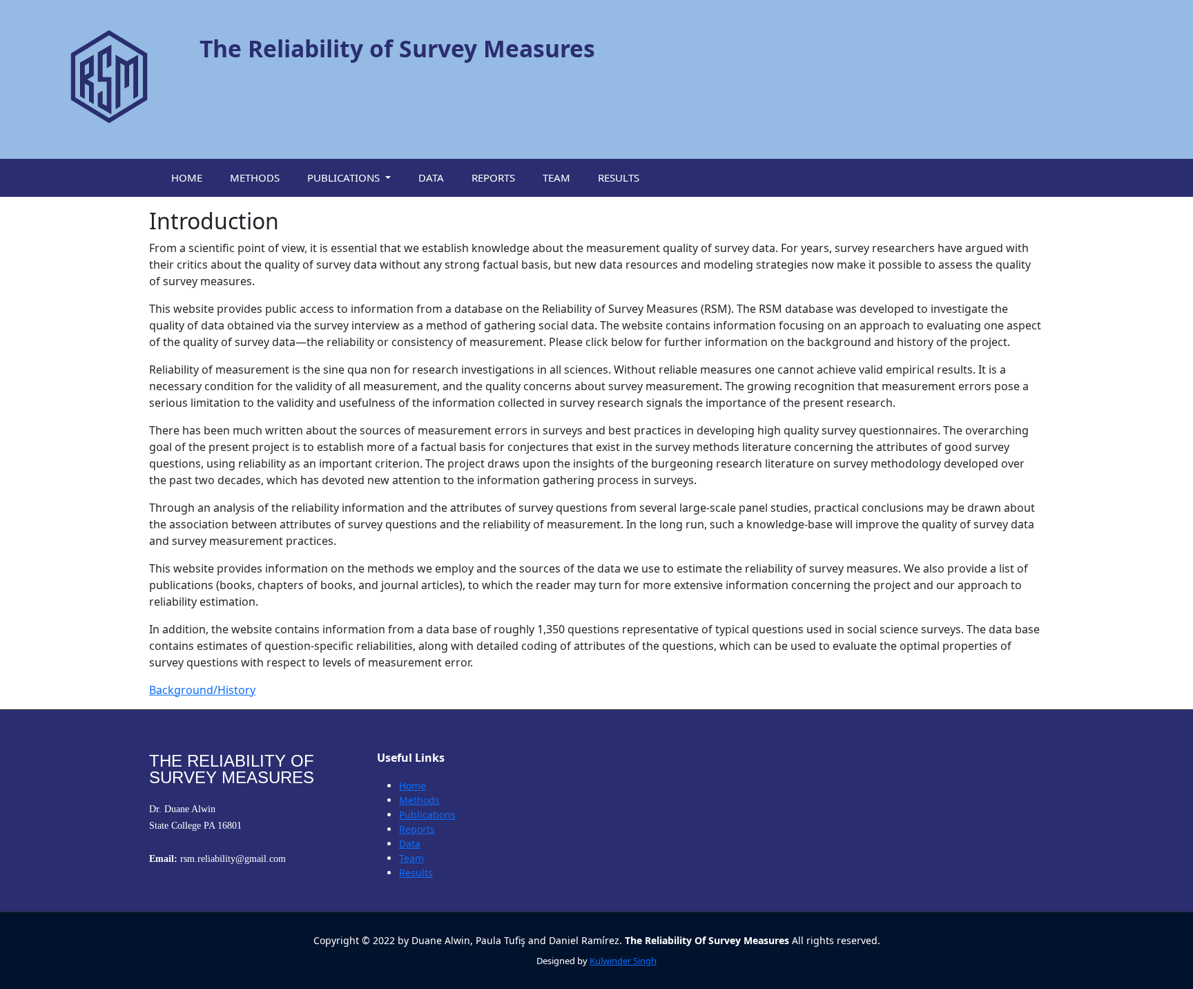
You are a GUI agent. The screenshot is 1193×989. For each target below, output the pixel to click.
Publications (427, 814)
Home (412, 785)
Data (409, 843)
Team (411, 858)
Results (416, 872)
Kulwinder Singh (623, 960)
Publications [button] (344, 177)
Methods (419, 800)
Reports (417, 829)
